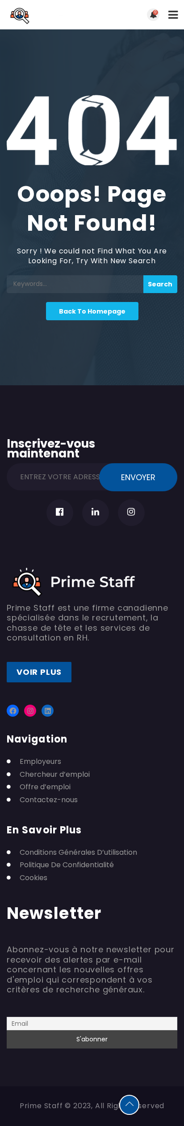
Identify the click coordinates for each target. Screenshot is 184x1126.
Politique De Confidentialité (67, 865)
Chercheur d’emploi (55, 774)
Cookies (33, 878)
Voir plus (39, 671)
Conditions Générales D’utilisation (78, 852)
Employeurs (40, 762)
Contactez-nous (49, 800)
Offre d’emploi (45, 787)
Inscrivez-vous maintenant (51, 447)
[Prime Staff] (49, 14)
